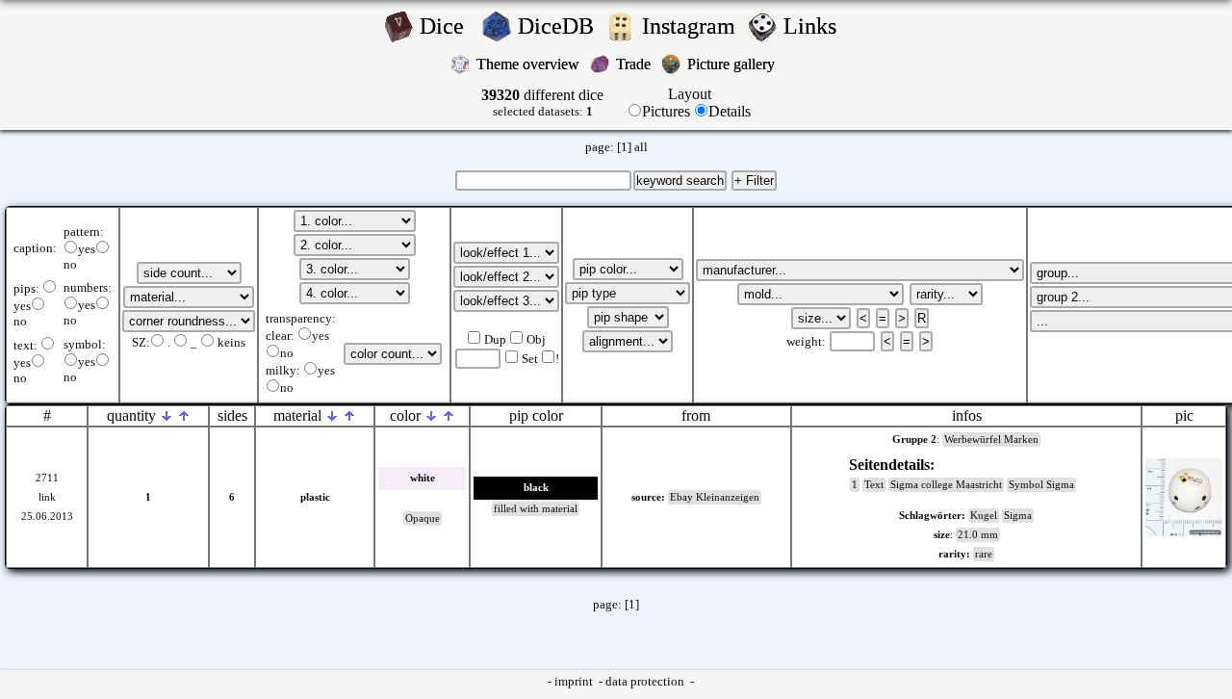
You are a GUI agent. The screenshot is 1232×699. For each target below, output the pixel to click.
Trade (635, 64)
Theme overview (529, 64)
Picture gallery (735, 64)
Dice (447, 26)
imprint (575, 681)
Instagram (691, 26)
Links (815, 26)
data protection (646, 681)
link (47, 497)
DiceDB (559, 26)
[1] (624, 147)
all (641, 147)
